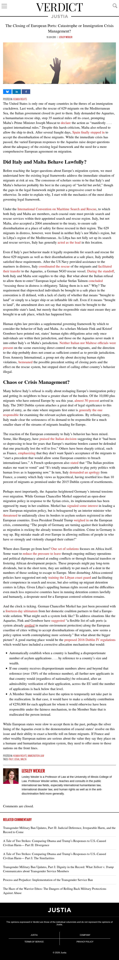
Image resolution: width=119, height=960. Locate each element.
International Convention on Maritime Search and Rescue (57, 209)
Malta (23, 759)
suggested (58, 620)
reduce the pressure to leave (42, 553)
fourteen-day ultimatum (22, 611)
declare (66, 122)
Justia (59, 16)
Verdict (59, 7)
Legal (17, 759)
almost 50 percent (87, 400)
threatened (10, 515)
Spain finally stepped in (88, 132)
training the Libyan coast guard (69, 577)
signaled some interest (82, 505)
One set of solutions (65, 548)
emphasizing (26, 453)
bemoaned (25, 362)
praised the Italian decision (58, 438)
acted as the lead (69, 242)
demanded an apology (85, 472)
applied (29, 625)
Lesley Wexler (65, 37)
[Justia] (59, 910)
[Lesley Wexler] (11, 776)
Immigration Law (36, 756)
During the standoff (100, 271)
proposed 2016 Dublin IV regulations (90, 639)
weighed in (81, 520)
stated (74, 462)
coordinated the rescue (54, 266)
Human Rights (20, 99)
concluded (96, 280)
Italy (11, 759)
